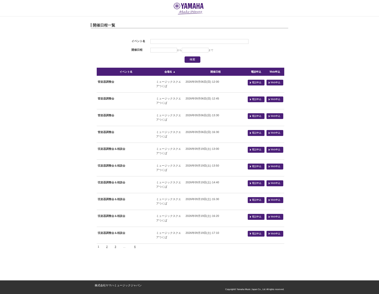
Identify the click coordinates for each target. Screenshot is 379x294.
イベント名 (126, 71)
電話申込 (256, 71)
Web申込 (275, 71)
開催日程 (215, 71)
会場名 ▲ (169, 71)
